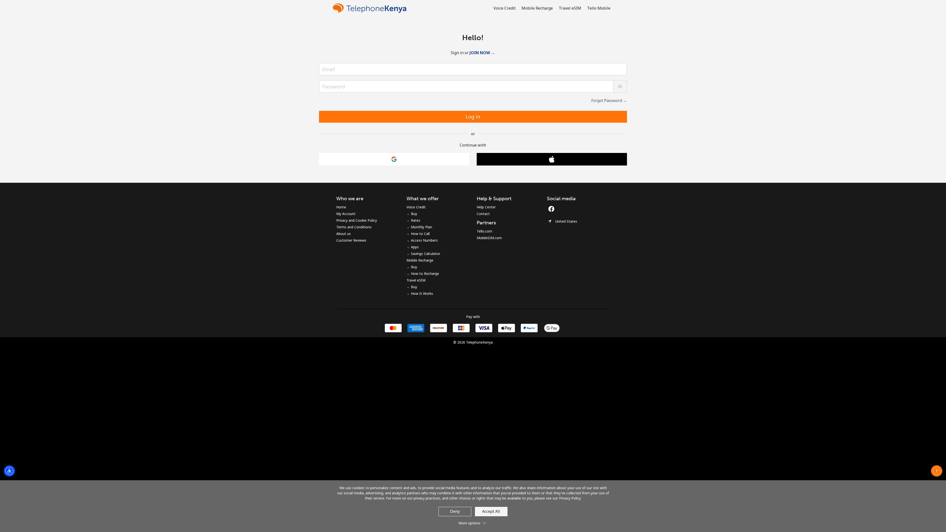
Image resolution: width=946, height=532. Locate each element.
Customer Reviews (351, 240)
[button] (936, 471)
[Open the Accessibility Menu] (9, 471)
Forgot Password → (609, 100)
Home (341, 207)
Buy (414, 213)
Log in (473, 116)
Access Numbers (424, 240)
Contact (483, 213)
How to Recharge (425, 273)
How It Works (422, 293)
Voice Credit (416, 207)
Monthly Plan (421, 227)
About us (343, 233)
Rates (415, 220)
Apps (415, 247)
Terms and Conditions (354, 227)
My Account (345, 213)
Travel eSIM (415, 280)
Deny (455, 511)
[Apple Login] (552, 159)
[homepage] (371, 8)
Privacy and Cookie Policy (356, 220)
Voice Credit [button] (504, 8)
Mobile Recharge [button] (537, 8)
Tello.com (484, 231)
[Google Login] (394, 159)
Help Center (486, 207)
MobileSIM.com (489, 237)
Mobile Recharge (419, 260)
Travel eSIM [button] (570, 8)
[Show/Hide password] (620, 86)
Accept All (491, 511)
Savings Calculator (425, 253)
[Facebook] (552, 208)
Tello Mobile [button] (598, 8)
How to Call (420, 233)
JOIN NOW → (482, 52)
